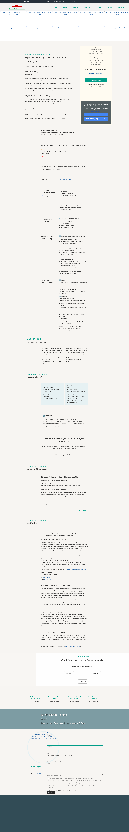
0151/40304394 (47, 579)
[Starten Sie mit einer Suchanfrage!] (93, 693)
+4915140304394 (37, 773)
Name (48, 731)
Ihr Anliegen (50, 763)
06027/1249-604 (46, 577)
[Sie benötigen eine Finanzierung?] (35, 693)
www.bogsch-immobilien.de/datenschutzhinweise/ (75, 569)
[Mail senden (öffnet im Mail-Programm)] (107, 2)
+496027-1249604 (96, 73)
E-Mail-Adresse (50, 746)
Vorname (49, 735)
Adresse (48, 757)
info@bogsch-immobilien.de (49, 581)
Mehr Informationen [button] (95, 111)
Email (48, 742)
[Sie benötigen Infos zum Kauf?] (55, 693)
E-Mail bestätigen (50, 751)
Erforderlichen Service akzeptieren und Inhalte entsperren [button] (95, 119)
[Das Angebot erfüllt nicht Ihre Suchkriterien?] (74, 693)
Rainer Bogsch (36, 767)
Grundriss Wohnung (65, 179)
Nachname (49, 740)
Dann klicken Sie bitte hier (72, 646)
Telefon (49, 753)
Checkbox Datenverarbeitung (54, 775)
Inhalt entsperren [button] (95, 114)
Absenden (50, 792)
